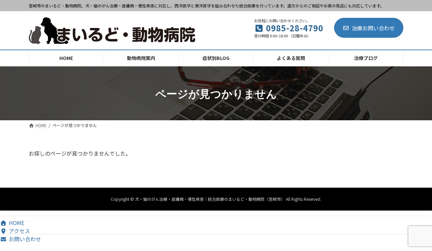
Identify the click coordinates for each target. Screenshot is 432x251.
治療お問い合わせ (373, 28)
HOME (16, 223)
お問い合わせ (25, 239)
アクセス (19, 231)
